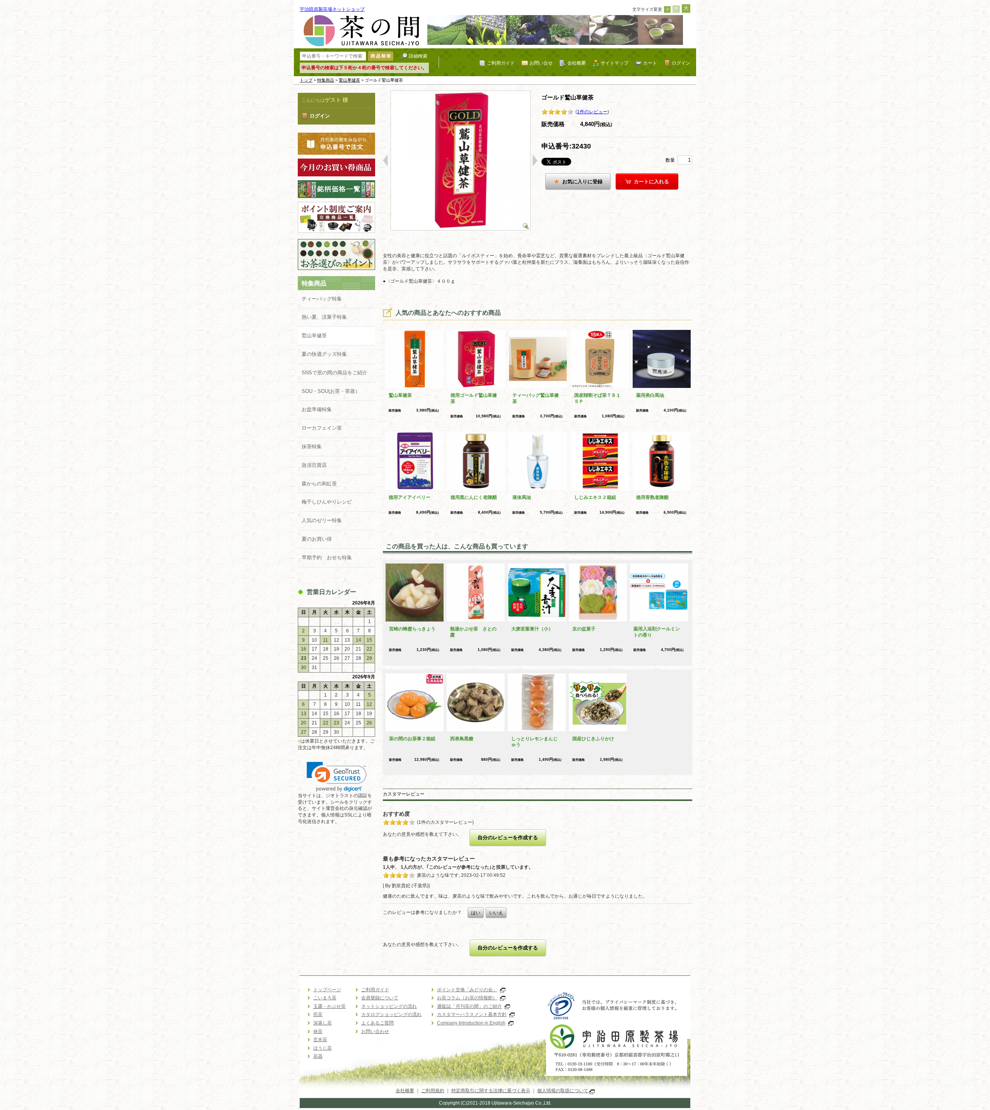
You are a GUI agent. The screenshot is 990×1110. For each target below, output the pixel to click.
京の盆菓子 (584, 629)
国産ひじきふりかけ (593, 738)
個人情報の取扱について (563, 1090)
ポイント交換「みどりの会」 (467, 989)
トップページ (327, 989)
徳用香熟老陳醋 (652, 497)
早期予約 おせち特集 (327, 557)
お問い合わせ (375, 1031)
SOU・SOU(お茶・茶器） (331, 391)
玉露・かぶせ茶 (329, 1006)
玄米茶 (320, 1039)
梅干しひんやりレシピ (327, 502)
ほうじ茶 (322, 1048)
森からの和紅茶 (319, 484)
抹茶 (318, 1031)
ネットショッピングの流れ (389, 1006)
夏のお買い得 (317, 539)
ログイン (681, 62)
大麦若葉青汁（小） (532, 629)
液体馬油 (521, 497)
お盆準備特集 (317, 409)
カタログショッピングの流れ (391, 1014)
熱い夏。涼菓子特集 (324, 317)
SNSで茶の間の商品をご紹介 (334, 373)
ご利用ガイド (501, 62)
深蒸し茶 (322, 1023)
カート (650, 62)
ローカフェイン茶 (322, 428)
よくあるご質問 (377, 1023)
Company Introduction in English (471, 1023)
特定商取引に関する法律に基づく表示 (490, 1090)
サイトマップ (614, 62)
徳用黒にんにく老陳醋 (474, 497)
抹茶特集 (312, 446)
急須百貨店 (314, 465)
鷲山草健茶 (349, 80)
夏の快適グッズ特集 (324, 354)
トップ (306, 80)
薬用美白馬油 (650, 395)
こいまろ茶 (324, 998)
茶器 (318, 1056)
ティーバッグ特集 (322, 299)
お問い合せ (541, 62)
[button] (337, 776)
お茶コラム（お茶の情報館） (467, 998)
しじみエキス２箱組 (595, 497)
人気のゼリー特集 (322, 520)
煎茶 (318, 1014)
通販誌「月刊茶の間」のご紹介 (469, 1006)
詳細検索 (418, 55)
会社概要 (576, 62)
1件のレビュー (592, 111)
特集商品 (325, 80)
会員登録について (379, 998)
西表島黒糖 (461, 738)
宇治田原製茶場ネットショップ (332, 9)
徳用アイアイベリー (409, 497)
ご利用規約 (432, 1090)
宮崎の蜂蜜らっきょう (412, 629)
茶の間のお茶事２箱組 (412, 738)
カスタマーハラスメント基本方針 (472, 1014)
